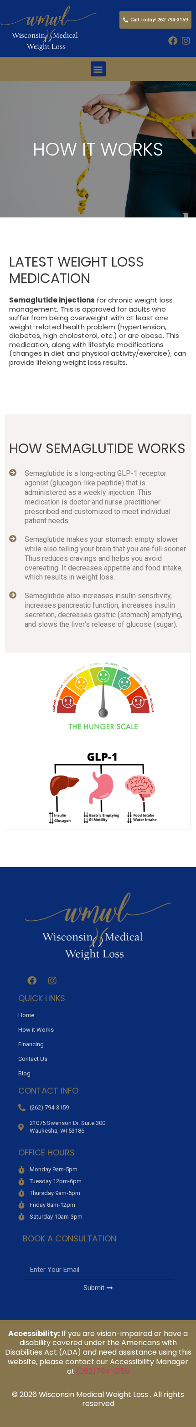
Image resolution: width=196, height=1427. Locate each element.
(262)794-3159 (103, 1371)
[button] (98, 68)
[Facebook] (172, 40)
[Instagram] (186, 40)
